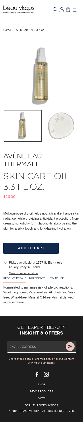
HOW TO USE (56, 278)
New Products (41, 391)
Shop (41, 384)
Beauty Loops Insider (41, 405)
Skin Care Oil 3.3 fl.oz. (30, 30)
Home (7, 30)
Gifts (42, 398)
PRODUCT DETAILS (14, 278)
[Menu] (74, 9)
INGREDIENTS (37, 278)
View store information (23, 273)
